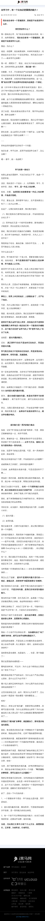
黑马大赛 (32, 890)
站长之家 (23, 890)
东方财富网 (33, 898)
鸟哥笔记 (23, 901)
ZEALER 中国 (16, 896)
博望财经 (14, 898)
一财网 (29, 893)
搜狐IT (13, 893)
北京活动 (31, 901)
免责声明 (31, 872)
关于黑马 (14, 872)
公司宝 (13, 904)
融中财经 (14, 907)
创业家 (23, 867)
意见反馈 (23, 872)
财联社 (31, 907)
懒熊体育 (23, 898)
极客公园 (27, 896)
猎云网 (20, 904)
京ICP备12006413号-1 (22, 917)
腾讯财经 (14, 890)
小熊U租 (14, 901)
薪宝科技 (23, 907)
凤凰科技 (21, 893)
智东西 (28, 904)
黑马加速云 (15, 867)
